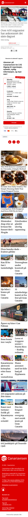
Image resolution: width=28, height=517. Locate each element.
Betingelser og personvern (10, 485)
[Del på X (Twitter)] (14, 51)
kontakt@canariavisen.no (9, 499)
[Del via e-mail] (16, 51)
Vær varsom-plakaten (13, 480)
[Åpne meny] (25, 3)
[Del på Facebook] (11, 51)
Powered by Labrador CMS (14, 514)
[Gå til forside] (7, 3)
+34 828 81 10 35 (6, 504)
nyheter (5, 136)
